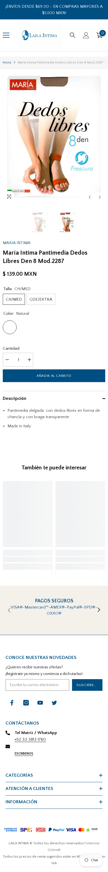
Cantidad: (11, 348)
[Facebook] (12, 702)
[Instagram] (26, 702)
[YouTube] (40, 702)
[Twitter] (54, 702)
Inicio (7, 62)
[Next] (100, 197)
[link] (27, 559)
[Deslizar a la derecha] (98, 610)
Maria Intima (16, 243)
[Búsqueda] (72, 35)
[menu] (6, 35)
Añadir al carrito (54, 376)
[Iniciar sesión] (86, 35)
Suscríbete (87, 685)
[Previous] (89, 197)
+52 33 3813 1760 (30, 739)
